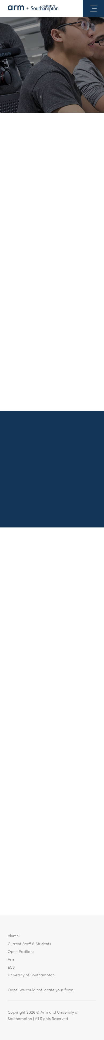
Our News (52, 95)
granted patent (54, 349)
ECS (11, 967)
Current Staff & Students (29, 943)
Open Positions (21, 951)
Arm (11, 959)
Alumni (13, 935)
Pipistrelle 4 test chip (34, 304)
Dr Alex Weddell (70, 238)
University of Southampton (31, 974)
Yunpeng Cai (60, 154)
